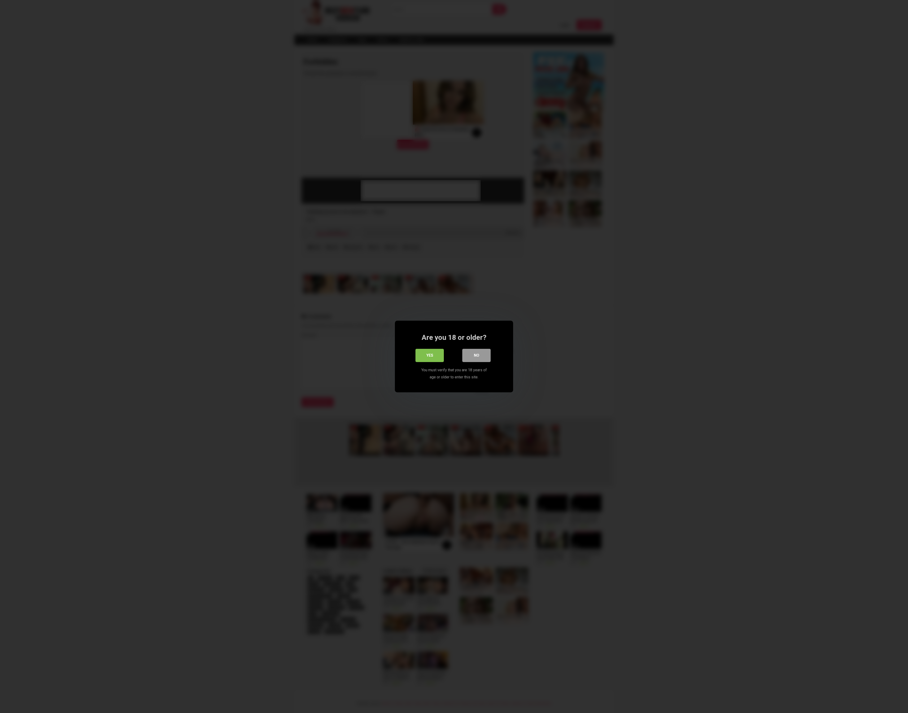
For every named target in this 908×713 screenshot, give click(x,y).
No (476, 355)
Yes (429, 355)
